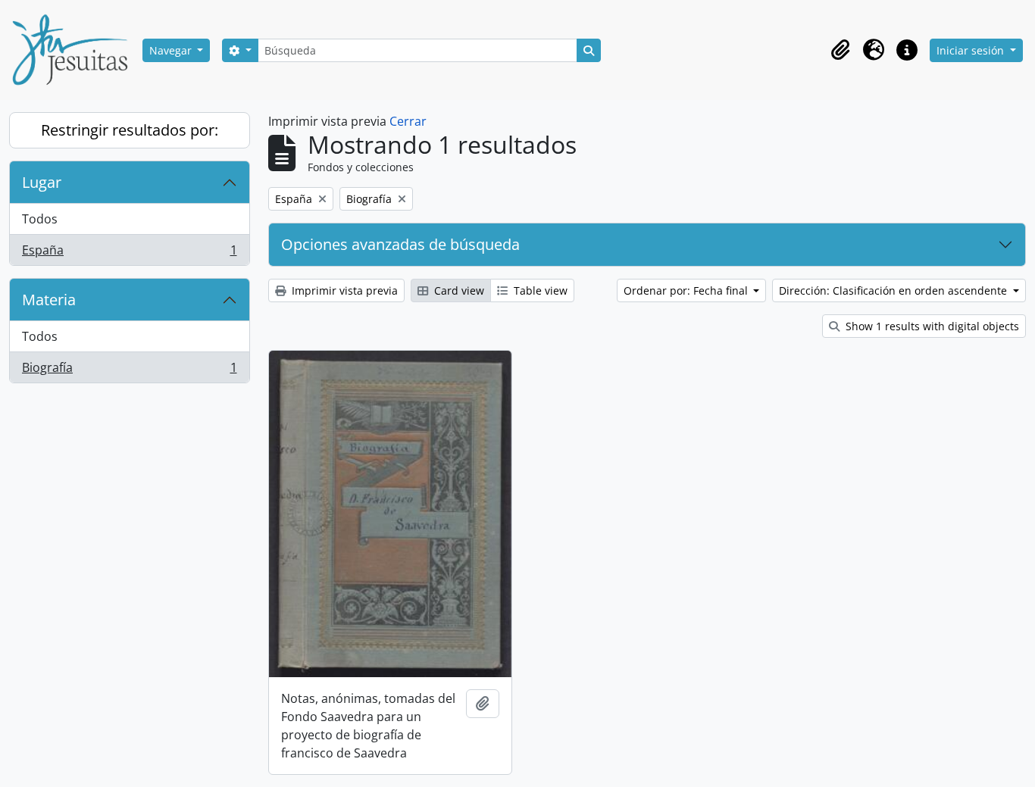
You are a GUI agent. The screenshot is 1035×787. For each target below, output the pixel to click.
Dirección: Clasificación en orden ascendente (894, 290)
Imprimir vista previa (343, 290)
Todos (40, 219)
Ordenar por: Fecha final (687, 290)
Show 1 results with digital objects (931, 326)
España (129, 253)
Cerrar (408, 121)
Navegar (172, 50)
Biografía (129, 371)
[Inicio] (75, 50)
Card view (457, 290)
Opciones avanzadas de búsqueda (400, 244)
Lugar (41, 182)
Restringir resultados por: (129, 130)
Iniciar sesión (972, 50)
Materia (49, 299)
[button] (840, 50)
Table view (539, 290)
